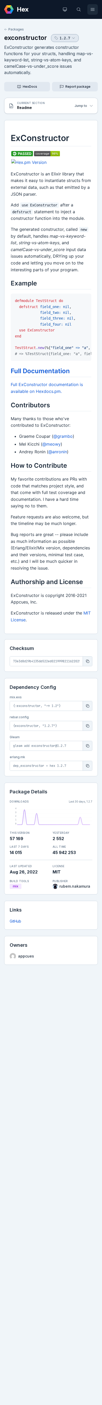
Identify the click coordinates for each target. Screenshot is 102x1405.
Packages (16, 29)
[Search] (78, 9)
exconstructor (25, 37)
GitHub (15, 921)
